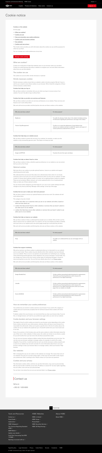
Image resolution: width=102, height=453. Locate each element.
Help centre (41, 6)
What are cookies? (20, 32)
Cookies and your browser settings (25, 39)
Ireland (92, 1)
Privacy (31, 447)
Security (47, 447)
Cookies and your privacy (22, 44)
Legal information (23, 447)
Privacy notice (57, 259)
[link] (21, 56)
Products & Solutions (31, 6)
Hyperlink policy (12, 447)
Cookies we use (19, 34)
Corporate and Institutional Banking (14, 1)
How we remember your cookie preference (27, 37)
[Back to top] (51, 408)
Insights (21, 6)
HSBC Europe (27, 1)
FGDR (61, 447)
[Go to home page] (9, 6)
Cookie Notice (39, 447)
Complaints (54, 447)
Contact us (50, 6)
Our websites (19, 42)
